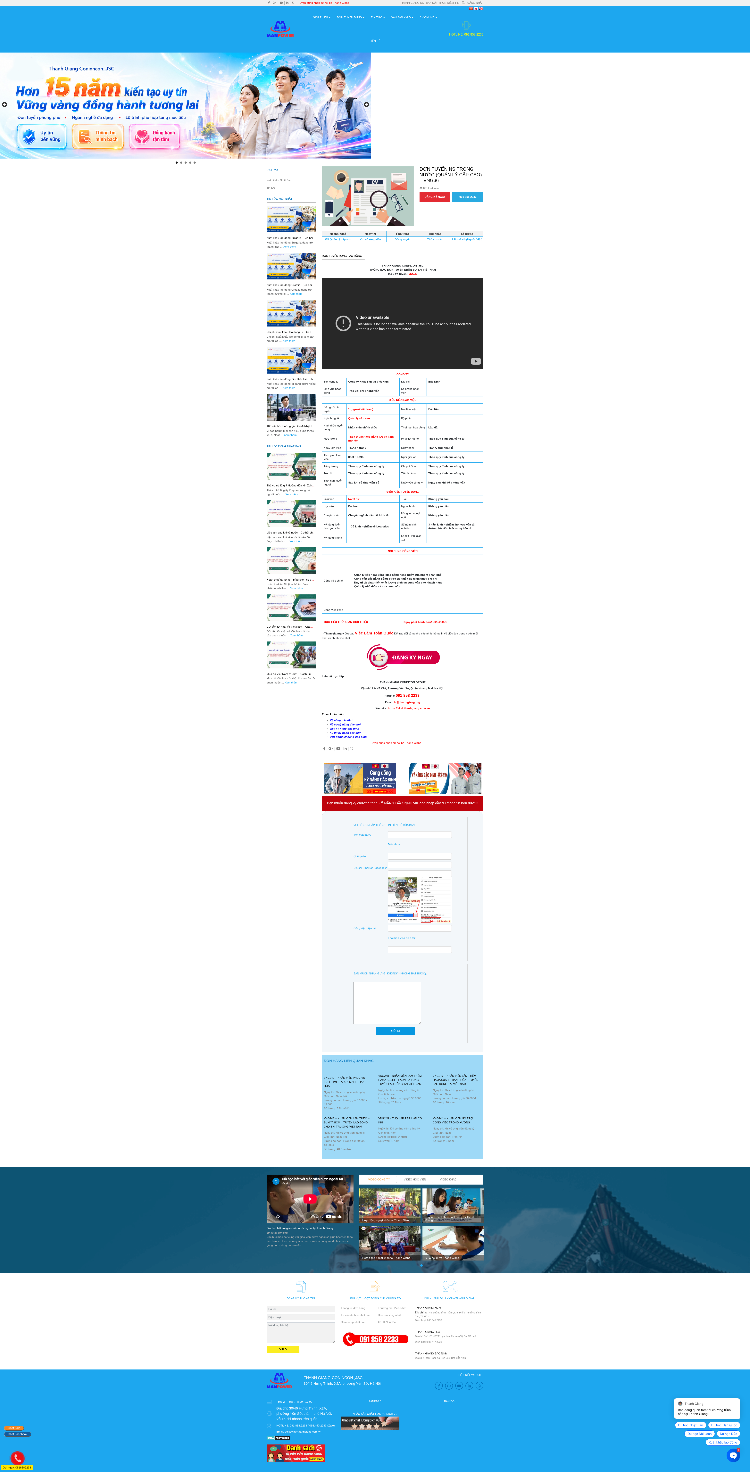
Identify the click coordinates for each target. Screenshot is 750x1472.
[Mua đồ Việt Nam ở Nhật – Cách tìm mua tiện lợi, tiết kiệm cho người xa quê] (291, 654)
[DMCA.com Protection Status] (278, 1437)
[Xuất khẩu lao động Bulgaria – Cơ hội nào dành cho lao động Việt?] (291, 219)
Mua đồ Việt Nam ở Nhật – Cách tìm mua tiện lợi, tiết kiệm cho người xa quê (291, 675)
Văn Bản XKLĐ (401, 17)
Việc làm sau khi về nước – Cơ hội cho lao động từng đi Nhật (290, 534)
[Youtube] (281, 3)
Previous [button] (5, 105)
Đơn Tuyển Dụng (349, 17)
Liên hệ (375, 40)
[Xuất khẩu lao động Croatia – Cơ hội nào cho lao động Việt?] (291, 266)
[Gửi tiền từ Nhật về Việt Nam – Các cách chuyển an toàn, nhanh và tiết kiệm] (291, 607)
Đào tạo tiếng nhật (389, 1315)
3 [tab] (186, 162)
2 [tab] (181, 162)
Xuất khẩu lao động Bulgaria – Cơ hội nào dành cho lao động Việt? (290, 239)
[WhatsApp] (293, 3)
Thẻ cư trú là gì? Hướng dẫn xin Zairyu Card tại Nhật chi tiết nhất (291, 487)
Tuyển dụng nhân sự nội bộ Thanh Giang (323, 2)
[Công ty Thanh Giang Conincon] (185, 106)
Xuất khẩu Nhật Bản (279, 180)
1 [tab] (177, 162)
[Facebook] (269, 3)
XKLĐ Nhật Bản (387, 1322)
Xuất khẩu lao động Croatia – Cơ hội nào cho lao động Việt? (289, 286)
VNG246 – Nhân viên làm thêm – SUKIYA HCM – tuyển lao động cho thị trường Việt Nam (347, 1122)
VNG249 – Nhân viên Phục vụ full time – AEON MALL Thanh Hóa (345, 1081)
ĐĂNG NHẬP (475, 2)
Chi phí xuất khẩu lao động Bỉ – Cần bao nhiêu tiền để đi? (289, 333)
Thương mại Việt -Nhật (392, 1308)
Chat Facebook (17, 1434)
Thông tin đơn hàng (353, 1308)
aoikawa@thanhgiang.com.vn (303, 1431)
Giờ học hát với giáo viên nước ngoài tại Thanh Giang (300, 1228)
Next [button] (366, 105)
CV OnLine (427, 17)
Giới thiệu (320, 17)
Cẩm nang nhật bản (353, 1322)
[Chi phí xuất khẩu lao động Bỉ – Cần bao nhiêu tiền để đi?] (291, 313)
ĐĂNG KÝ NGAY (435, 196)
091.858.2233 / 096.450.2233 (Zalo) (312, 1425)
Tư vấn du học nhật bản (356, 1315)
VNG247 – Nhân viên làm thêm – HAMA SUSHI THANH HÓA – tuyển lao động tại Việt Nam (456, 1080)
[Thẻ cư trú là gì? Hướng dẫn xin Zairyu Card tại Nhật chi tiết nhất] (291, 466)
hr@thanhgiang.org (407, 702)
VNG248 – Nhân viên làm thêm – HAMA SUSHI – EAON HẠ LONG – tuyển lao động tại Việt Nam (401, 1080)
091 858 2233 (468, 196)
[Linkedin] (287, 3)
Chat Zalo (14, 1428)
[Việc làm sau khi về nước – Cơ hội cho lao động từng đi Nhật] (291, 513)
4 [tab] (190, 162)
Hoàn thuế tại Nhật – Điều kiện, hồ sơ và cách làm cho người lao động (290, 581)
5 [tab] (195, 162)
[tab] (379, 1180)
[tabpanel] (389, 1225)
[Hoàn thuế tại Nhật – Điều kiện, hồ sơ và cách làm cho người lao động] (291, 560)
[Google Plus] (274, 3)
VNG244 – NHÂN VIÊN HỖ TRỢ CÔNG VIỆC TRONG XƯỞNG (453, 1120)
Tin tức (376, 17)
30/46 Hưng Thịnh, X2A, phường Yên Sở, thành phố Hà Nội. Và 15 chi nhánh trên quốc (304, 1413)
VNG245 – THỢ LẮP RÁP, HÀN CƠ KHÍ (400, 1120)
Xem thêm (289, 246)
